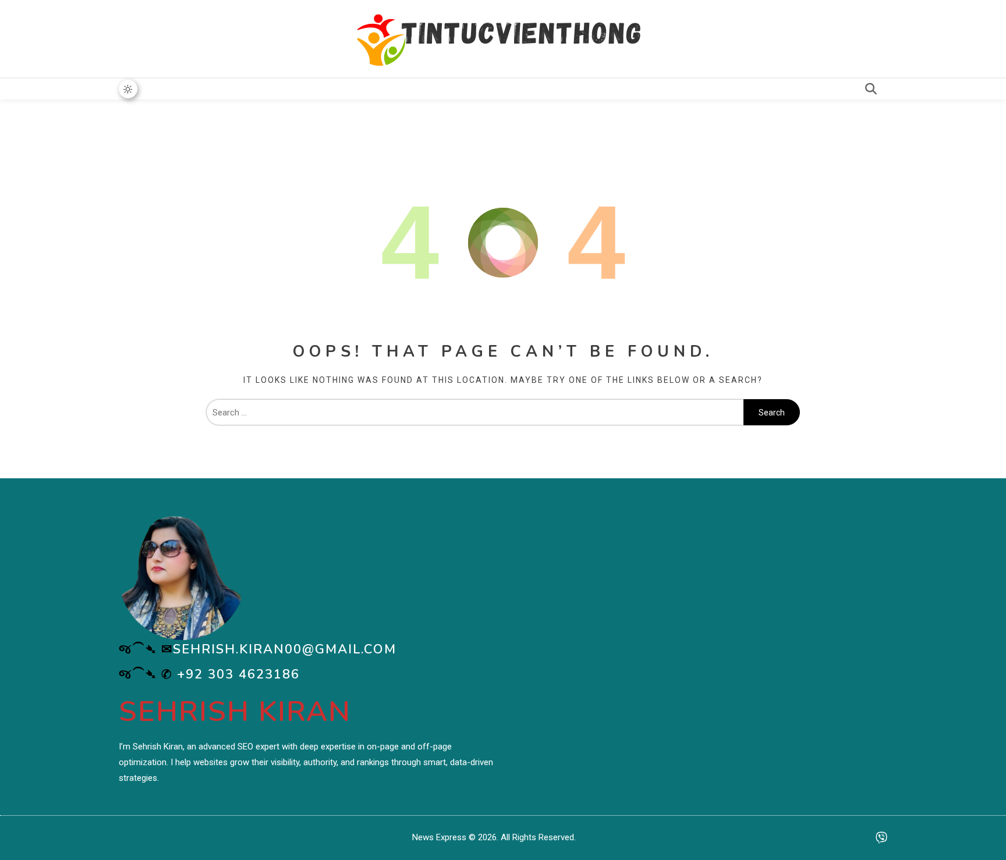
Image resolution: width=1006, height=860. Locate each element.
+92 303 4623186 (238, 674)
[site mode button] (128, 89)
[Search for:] (474, 412)
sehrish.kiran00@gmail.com (284, 649)
